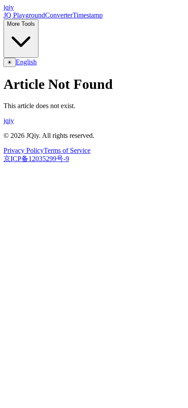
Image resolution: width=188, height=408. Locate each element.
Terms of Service (67, 150)
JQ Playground (24, 15)
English (26, 62)
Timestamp (88, 15)
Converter (59, 15)
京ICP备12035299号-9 (36, 158)
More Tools (21, 24)
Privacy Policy (23, 150)
